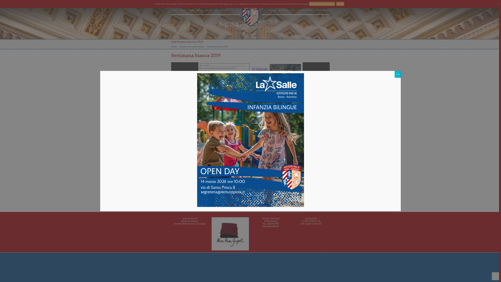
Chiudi (398, 74)
